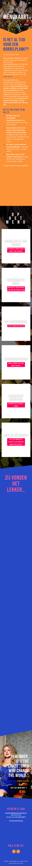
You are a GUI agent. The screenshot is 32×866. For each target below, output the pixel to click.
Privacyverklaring (16, 821)
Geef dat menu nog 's (18, 788)
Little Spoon (7, 76)
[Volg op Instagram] (14, 851)
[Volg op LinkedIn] (18, 851)
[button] (29, 2)
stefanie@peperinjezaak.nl (16, 813)
